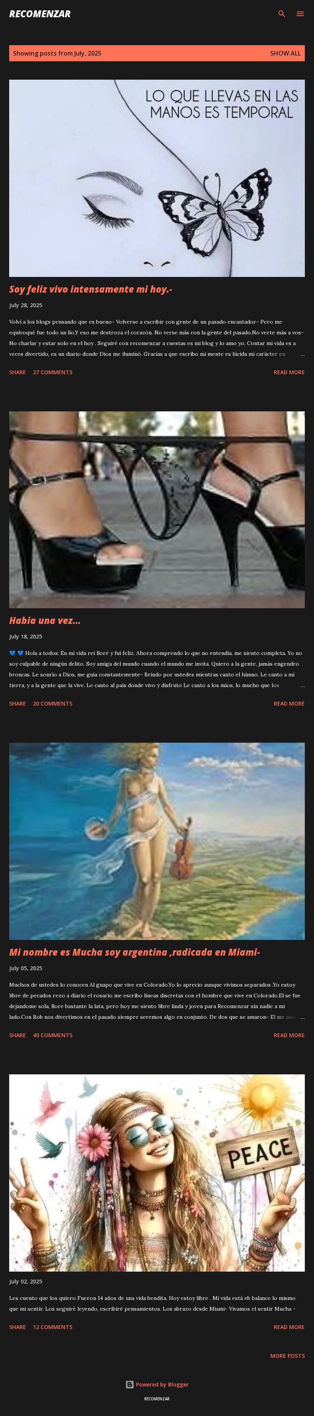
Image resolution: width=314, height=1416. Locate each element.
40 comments (52, 1035)
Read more (289, 372)
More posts (287, 1355)
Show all (285, 53)
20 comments (52, 703)
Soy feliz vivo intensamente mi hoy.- (90, 289)
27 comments (52, 372)
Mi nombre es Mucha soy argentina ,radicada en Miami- (134, 952)
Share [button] (17, 372)
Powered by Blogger (161, 1384)
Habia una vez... (45, 620)
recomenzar (40, 13)
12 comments (52, 1327)
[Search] (281, 13)
